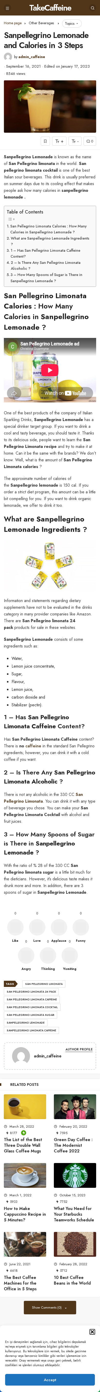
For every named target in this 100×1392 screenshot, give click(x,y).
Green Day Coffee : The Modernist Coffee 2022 (73, 1145)
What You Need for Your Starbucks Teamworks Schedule (74, 1214)
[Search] (92, 7)
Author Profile (79, 1049)
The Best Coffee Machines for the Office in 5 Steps (20, 1283)
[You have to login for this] (45, 141)
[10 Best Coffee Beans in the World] (75, 1244)
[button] (92, 1331)
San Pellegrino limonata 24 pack (31, 992)
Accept (50, 1380)
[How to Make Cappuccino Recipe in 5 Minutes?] (25, 1175)
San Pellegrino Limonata (44, 984)
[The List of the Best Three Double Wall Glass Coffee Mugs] (25, 1106)
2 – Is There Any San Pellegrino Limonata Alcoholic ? (46, 265)
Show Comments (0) (47, 1307)
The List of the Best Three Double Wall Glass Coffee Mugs (23, 1145)
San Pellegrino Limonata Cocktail (32, 1007)
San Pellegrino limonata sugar (30, 1015)
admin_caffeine (31, 56)
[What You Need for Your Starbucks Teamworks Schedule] (75, 1175)
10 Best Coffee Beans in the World (72, 1280)
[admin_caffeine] (21, 1057)
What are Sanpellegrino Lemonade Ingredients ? (50, 241)
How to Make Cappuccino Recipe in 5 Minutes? (25, 1214)
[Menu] (7, 7)
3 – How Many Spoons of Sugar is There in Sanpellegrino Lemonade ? (46, 277)
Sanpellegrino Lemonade (26, 1023)
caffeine (33, 746)
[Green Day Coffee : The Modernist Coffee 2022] (75, 1106)
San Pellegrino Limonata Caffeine (32, 999)
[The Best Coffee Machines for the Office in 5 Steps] (25, 1244)
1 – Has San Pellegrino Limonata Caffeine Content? (45, 253)
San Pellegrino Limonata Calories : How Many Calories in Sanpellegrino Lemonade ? (48, 229)
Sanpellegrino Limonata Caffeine (31, 1030)
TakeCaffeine (50, 8)
